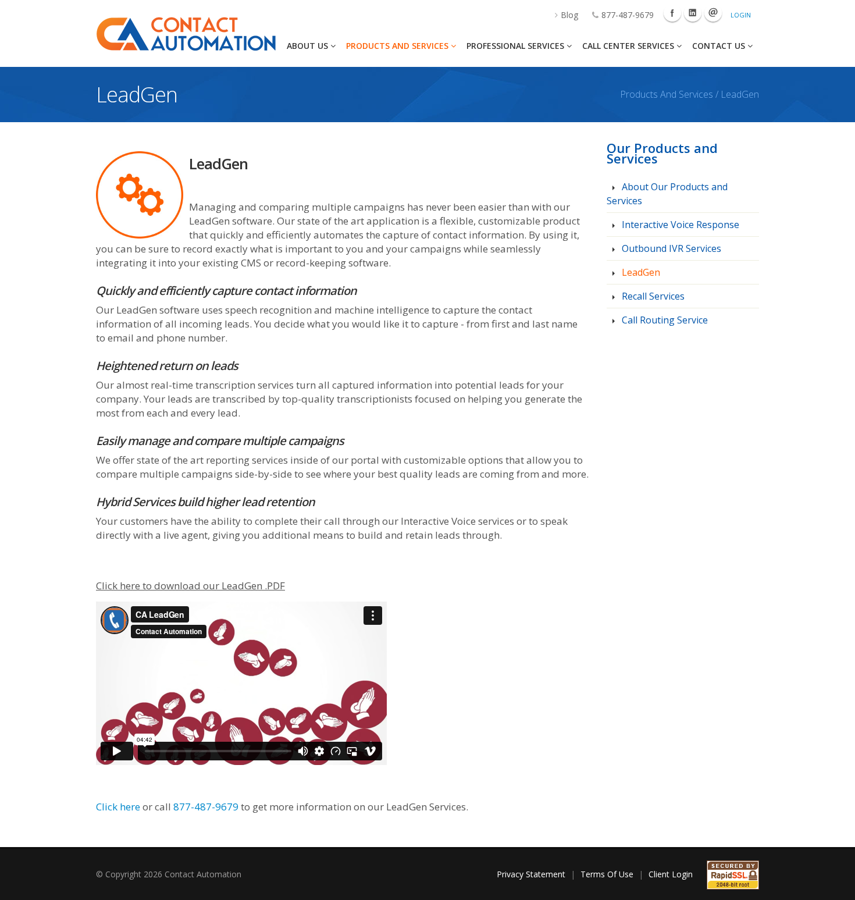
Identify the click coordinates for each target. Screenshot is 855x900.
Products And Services (398, 45)
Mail (713, 13)
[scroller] (835, 886)
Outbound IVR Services (670, 248)
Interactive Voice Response (679, 224)
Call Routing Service (663, 320)
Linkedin (692, 13)
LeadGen (639, 272)
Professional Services (516, 45)
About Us (308, 45)
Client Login (671, 874)
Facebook (672, 13)
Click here (118, 806)
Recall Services (652, 296)
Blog (569, 14)
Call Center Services (629, 45)
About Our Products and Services (667, 193)
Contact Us (719, 45)
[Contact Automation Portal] (186, 32)
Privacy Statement (531, 874)
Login (741, 14)
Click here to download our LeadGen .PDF (190, 585)
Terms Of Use (606, 874)
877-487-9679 (627, 14)
